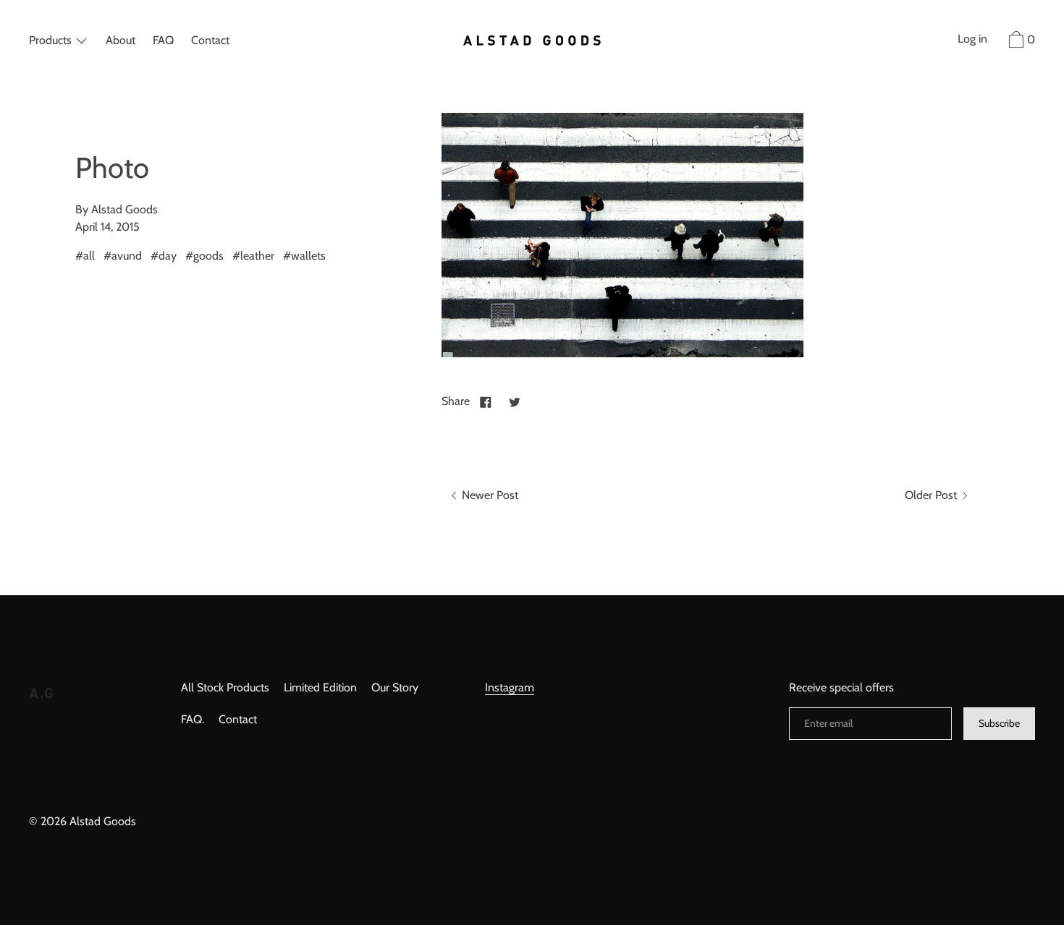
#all (85, 256)
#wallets (304, 256)
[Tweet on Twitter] (515, 401)
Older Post (932, 495)
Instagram (509, 687)
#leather (253, 256)
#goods (204, 256)
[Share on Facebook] (486, 401)
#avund (123, 256)
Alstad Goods (102, 821)
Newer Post (488, 495)
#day (164, 256)
